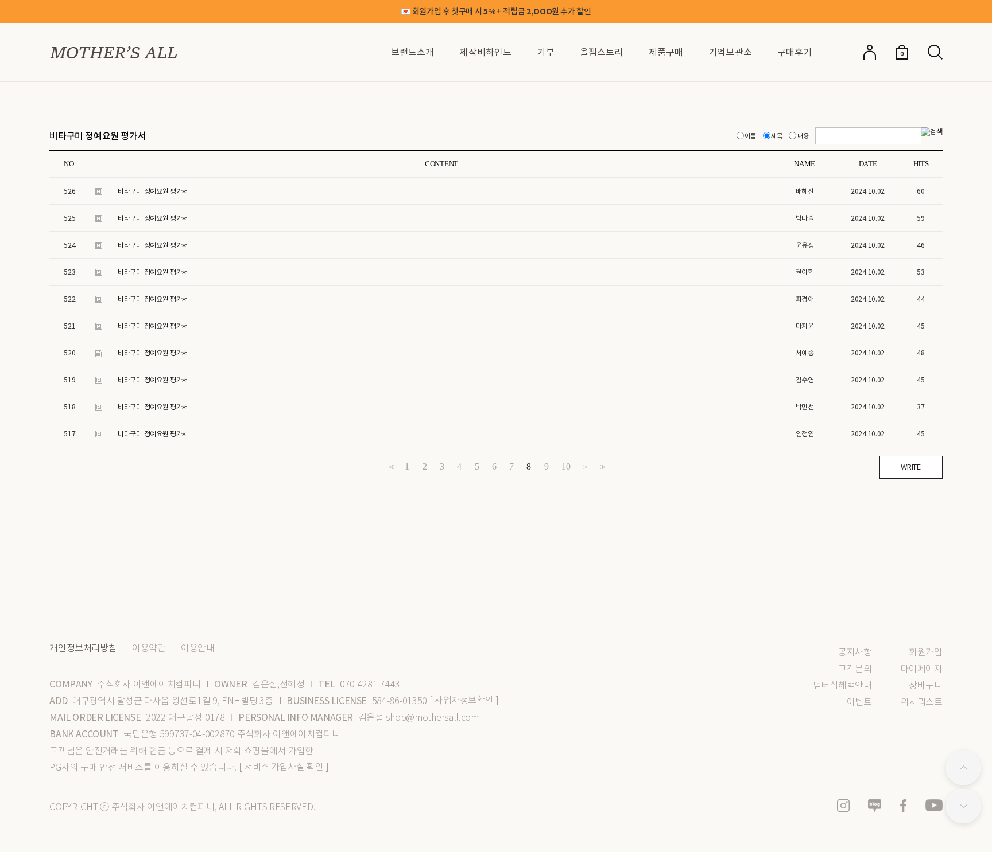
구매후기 (794, 52)
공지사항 (854, 652)
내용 (802, 136)
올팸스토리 (601, 52)
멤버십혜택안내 (842, 685)
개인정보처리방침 (83, 648)
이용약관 (148, 648)
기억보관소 (730, 52)
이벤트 (859, 702)
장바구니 (925, 685)
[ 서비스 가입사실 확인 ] (284, 766)
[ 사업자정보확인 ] (464, 700)
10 (565, 466)
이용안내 (197, 648)
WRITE (910, 467)
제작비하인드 (485, 52)
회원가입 (925, 652)
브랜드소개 (413, 52)
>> (601, 467)
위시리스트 (922, 702)
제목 (777, 136)
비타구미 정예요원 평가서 (153, 191)
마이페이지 (922, 668)
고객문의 (854, 668)
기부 (545, 52)
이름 (750, 136)
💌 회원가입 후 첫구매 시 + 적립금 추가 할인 (496, 11)
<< (390, 467)
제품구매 (666, 52)
